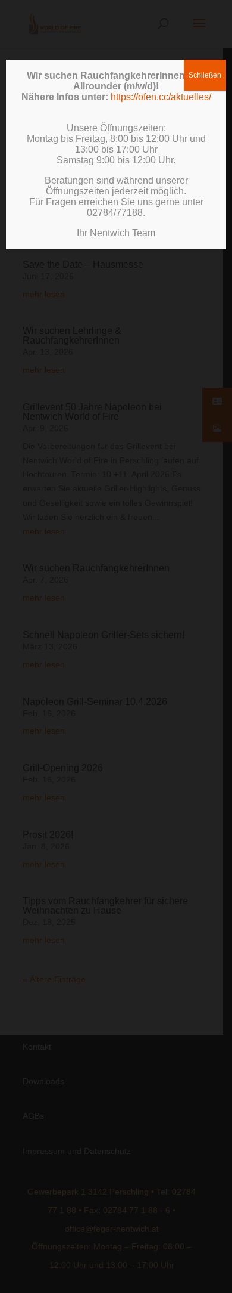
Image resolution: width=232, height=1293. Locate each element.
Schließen (205, 75)
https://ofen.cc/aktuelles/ (161, 97)
